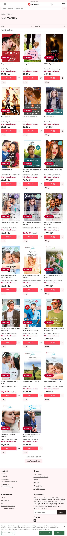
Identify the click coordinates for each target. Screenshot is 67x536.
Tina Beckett (34, 333)
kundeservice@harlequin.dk (9, 481)
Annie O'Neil (12, 228)
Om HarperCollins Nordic (41, 477)
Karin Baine (56, 228)
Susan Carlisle (13, 280)
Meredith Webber (36, 280)
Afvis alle (59, 533)
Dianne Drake (13, 439)
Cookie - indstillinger (8, 533)
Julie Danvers (56, 175)
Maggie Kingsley (49, 280)
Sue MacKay (4, 69)
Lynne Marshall (35, 228)
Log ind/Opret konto (39, 489)
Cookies (36, 479)
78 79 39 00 (4, 476)
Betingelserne (5, 500)
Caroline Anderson (58, 386)
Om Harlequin (38, 474)
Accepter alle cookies (45, 533)
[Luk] (64, 526)
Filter (2, 26)
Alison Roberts (13, 333)
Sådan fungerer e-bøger (8, 506)
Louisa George (57, 69)
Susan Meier (12, 122)
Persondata (37, 482)
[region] (33, 529)
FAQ (2, 503)
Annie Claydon (35, 175)
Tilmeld (61, 512)
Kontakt (3, 497)
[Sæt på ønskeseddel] (19, 78)
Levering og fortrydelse (7, 508)
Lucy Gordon (4, 175)
